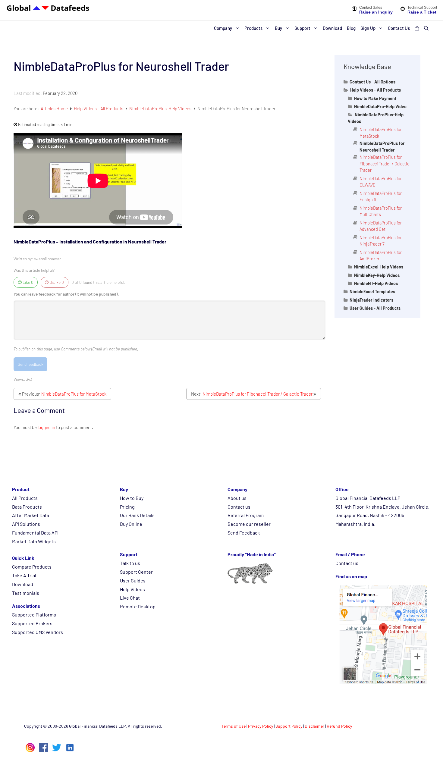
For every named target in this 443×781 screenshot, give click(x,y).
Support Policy (288, 726)
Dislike (56, 282)
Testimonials (25, 593)
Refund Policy (339, 726)
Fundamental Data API (35, 532)
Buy (278, 28)
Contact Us (399, 28)
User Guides (133, 580)
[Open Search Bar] (426, 28)
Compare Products (32, 566)
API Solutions (26, 524)
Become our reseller (249, 524)
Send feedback (30, 364)
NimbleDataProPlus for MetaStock (73, 394)
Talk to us (130, 563)
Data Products (27, 507)
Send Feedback (244, 532)
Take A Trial (24, 575)
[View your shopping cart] (417, 28)
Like (27, 282)
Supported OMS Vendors (37, 632)
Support (302, 28)
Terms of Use (234, 726)
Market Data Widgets (34, 541)
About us (237, 498)
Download (332, 28)
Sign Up (367, 28)
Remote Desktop (138, 606)
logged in (46, 427)
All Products (25, 498)
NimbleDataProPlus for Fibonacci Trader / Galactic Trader (258, 394)
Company (223, 28)
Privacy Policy (260, 726)
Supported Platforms (34, 614)
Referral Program (246, 515)
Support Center (136, 572)
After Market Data (30, 515)
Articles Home (55, 108)
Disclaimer (314, 726)
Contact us (239, 507)
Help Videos (132, 589)
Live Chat (130, 598)
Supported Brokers (32, 623)
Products (253, 28)
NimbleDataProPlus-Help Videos (160, 108)
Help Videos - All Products (99, 108)
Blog (351, 28)
